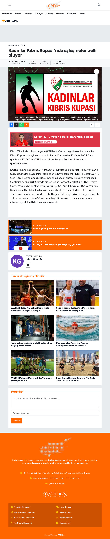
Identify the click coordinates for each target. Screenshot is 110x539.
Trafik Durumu (65, 512)
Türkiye (28, 13)
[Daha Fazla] (26, 125)
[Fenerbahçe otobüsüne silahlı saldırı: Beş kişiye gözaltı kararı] (32, 328)
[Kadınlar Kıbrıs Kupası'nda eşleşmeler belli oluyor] (55, 94)
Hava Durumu (65, 507)
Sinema (60, 13)
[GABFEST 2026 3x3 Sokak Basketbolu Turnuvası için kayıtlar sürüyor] (32, 293)
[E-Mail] (28, 265)
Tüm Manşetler (65, 518)
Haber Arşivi (65, 523)
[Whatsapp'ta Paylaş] (21, 125)
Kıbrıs (18, 13)
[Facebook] (45, 494)
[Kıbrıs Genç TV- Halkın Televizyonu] (53, 5)
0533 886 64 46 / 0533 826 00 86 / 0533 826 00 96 (56, 478)
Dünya (39, 13)
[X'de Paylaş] (16, 125)
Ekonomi (71, 13)
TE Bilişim (61, 535)
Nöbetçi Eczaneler (22, 507)
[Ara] (99, 5)
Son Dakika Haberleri (23, 523)
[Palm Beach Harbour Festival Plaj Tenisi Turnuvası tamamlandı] (77, 363)
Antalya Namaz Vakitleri (24, 512)
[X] (50, 494)
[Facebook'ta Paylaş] (11, 125)
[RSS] (65, 494)
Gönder (17, 421)
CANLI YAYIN (11, 21)
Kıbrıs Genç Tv (34, 259)
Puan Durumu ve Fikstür (24, 518)
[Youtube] (60, 494)
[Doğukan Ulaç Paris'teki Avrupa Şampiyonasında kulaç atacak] (77, 328)
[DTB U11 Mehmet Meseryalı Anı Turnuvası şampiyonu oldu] (32, 363)
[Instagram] (55, 494)
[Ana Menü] (9, 5)
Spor (82, 13)
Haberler (7, 13)
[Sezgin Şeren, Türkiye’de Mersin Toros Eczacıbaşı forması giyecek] (77, 293)
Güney (49, 13)
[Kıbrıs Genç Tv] (17, 261)
